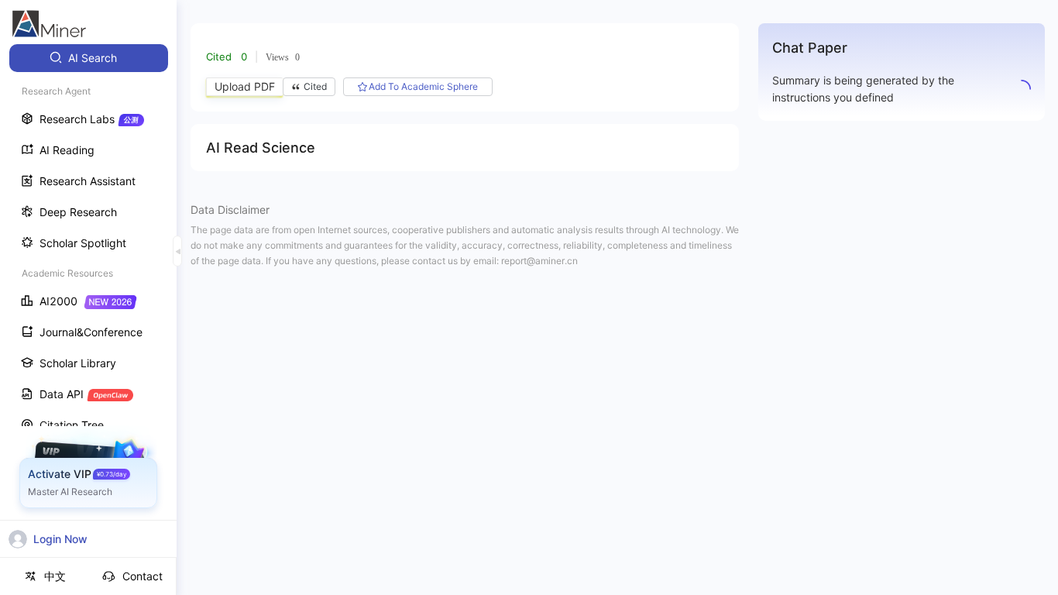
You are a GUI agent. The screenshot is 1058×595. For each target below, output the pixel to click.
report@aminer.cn (539, 261)
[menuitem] (88, 58)
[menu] (88, 287)
